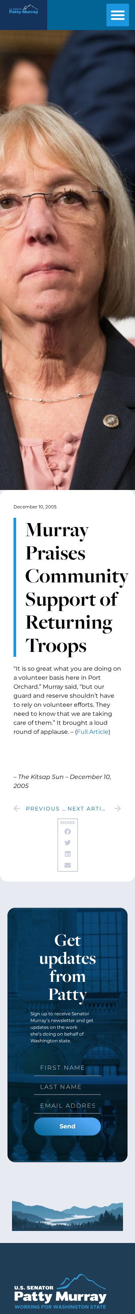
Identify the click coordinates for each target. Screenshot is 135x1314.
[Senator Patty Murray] (23, 15)
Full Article (92, 731)
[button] (117, 15)
